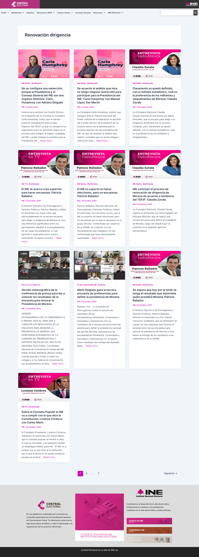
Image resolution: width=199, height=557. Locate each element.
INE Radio (26, 83)
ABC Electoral (114, 13)
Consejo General (83, 13)
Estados (30, 13)
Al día (3, 13)
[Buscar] (195, 12)
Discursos (97, 13)
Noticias (102, 285)
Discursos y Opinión (31, 285)
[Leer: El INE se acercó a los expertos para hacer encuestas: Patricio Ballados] (44, 164)
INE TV (25, 184)
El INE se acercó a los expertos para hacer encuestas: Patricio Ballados (42, 192)
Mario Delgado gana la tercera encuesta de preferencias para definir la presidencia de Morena (98, 293)
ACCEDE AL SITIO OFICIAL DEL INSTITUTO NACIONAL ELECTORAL (99, 535)
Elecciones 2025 (44, 13)
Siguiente (170, 473)
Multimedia (16, 13)
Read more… (46, 140)
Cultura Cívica (63, 13)
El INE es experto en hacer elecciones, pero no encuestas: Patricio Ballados (97, 192)
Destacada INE (90, 285)
